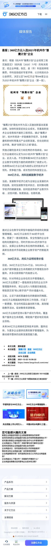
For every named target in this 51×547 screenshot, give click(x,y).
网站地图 (14, 528)
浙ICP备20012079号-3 (36, 532)
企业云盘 (22, 352)
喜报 (29, 349)
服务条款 (25, 528)
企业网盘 (31, 352)
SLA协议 (37, 528)
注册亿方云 (36, 543)
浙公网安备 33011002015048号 (26, 536)
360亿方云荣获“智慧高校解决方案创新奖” (31, 379)
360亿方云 (37, 349)
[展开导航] (46, 14)
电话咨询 (16, 544)
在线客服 (6, 544)
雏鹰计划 (22, 349)
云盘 (27, 303)
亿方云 (31, 76)
